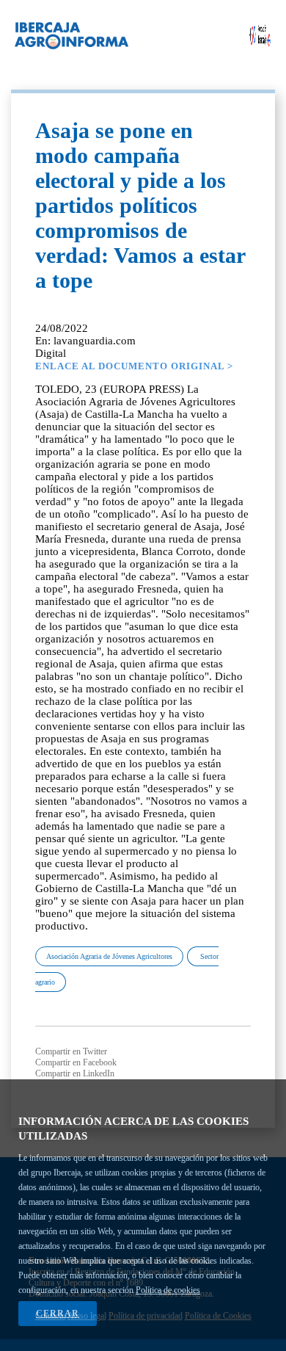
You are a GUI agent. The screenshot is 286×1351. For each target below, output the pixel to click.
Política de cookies (168, 1290)
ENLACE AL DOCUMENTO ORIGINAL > (134, 366)
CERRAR (57, 1313)
